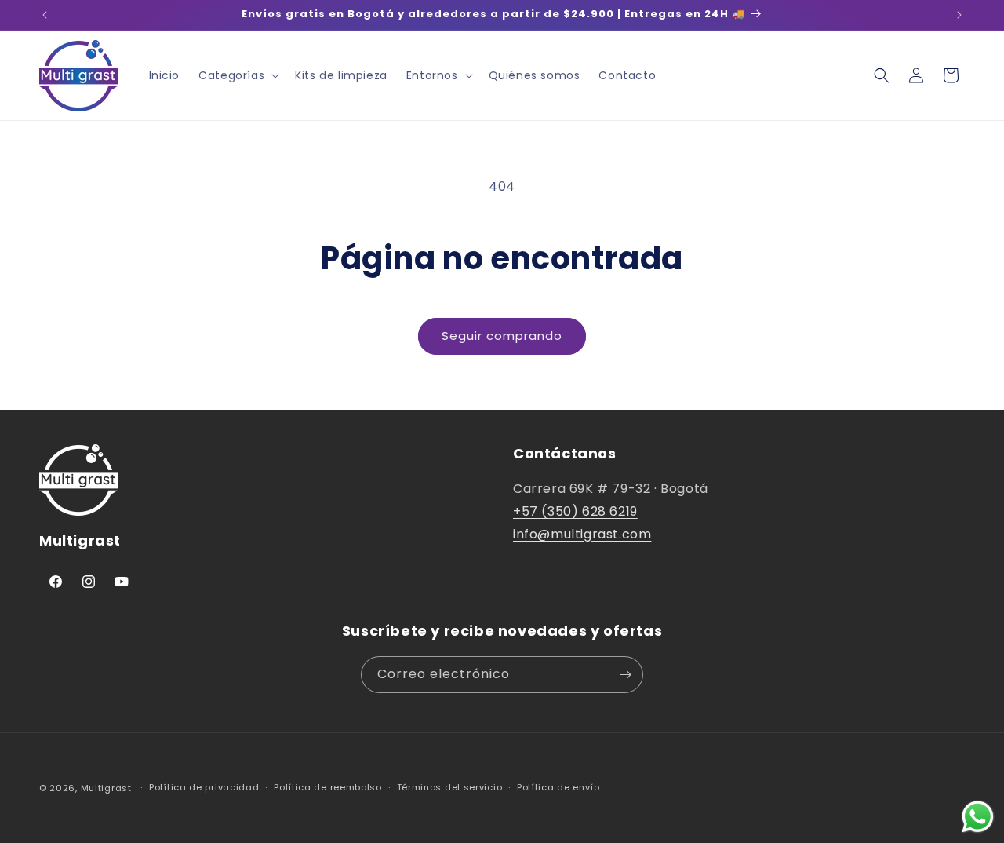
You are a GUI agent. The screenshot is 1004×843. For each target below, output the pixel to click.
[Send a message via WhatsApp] (977, 816)
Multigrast (106, 788)
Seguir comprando (502, 335)
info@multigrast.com (582, 534)
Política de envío (558, 787)
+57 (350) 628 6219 (575, 511)
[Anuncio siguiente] (959, 15)
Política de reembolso (328, 787)
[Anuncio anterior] (44, 15)
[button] (237, 75)
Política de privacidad (204, 787)
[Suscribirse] (625, 674)
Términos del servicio (450, 787)
